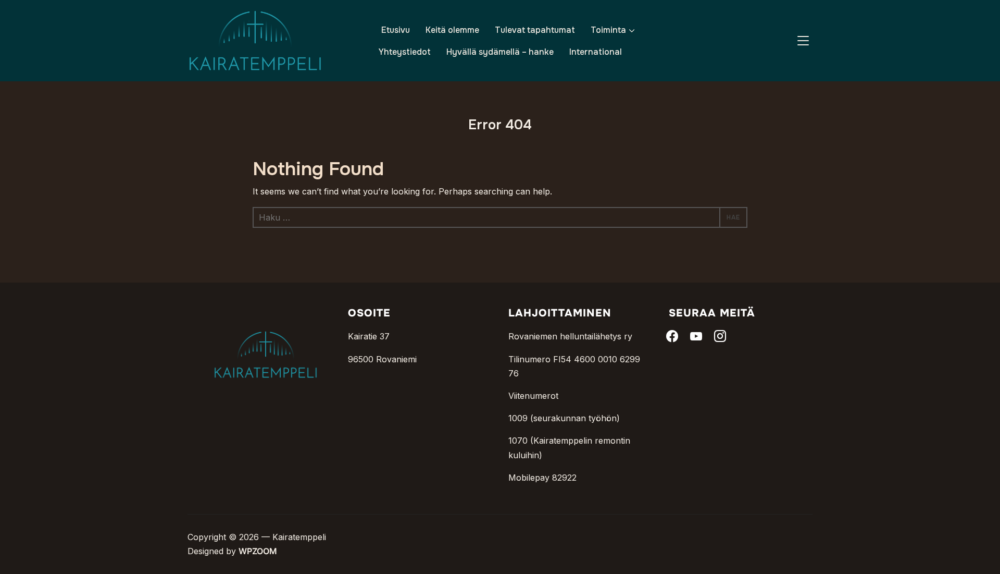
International (595, 51)
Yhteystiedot (405, 51)
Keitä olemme (452, 30)
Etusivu (395, 30)
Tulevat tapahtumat (535, 30)
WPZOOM (258, 551)
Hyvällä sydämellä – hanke (500, 51)
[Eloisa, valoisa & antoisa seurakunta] (266, 314)
